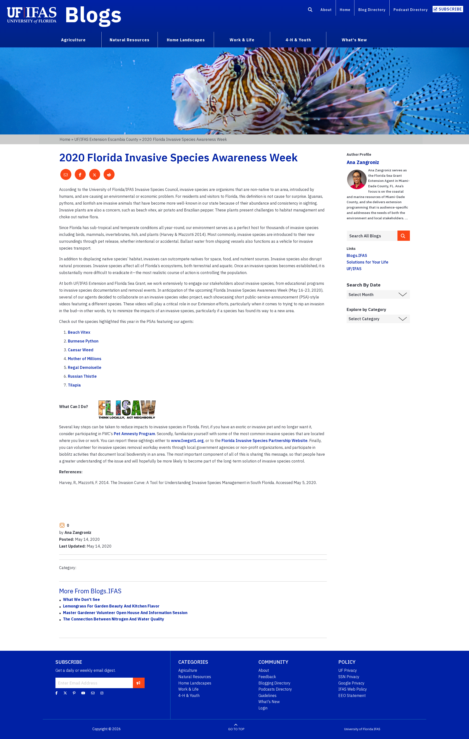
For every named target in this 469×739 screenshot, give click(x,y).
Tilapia (74, 385)
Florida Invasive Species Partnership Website (265, 440)
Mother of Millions (84, 358)
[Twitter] (65, 693)
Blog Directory (371, 9)
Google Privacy (351, 683)
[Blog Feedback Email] (93, 693)
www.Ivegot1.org (187, 440)
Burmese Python (83, 341)
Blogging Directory (274, 683)
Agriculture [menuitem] (73, 39)
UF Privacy (347, 670)
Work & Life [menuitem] (242, 39)
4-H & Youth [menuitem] (298, 39)
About (326, 9)
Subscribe (450, 9)
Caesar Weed (80, 349)
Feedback (267, 676)
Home (345, 9)
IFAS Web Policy (352, 689)
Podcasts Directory (275, 689)
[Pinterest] (74, 693)
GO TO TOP (236, 729)
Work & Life (188, 689)
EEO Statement (352, 695)
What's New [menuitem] (354, 39)
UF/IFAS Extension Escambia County (106, 139)
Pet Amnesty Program (134, 433)
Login (262, 708)
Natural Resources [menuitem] (129, 39)
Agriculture (187, 670)
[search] (403, 236)
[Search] (310, 10)
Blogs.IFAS (357, 255)
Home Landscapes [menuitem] (186, 39)
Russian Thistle (82, 376)
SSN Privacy (348, 676)
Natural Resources (194, 676)
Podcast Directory (411, 9)
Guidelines (267, 695)
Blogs (93, 14)
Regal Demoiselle (84, 367)
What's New (269, 701)
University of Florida (358, 729)
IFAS (377, 729)
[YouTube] (83, 693)
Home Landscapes (194, 683)
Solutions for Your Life (367, 262)
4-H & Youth (189, 695)
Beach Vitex (79, 332)
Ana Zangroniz (363, 162)
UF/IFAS (354, 268)
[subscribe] (138, 683)
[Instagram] (101, 693)
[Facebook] (56, 693)
